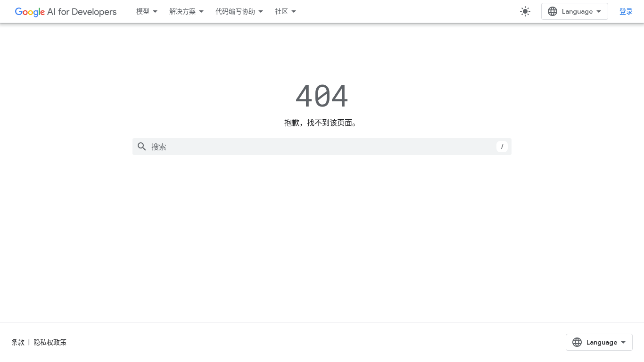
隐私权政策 (49, 342)
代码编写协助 (235, 11)
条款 (18, 342)
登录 (626, 11)
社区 (281, 11)
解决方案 (182, 11)
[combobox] (322, 146)
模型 (142, 11)
